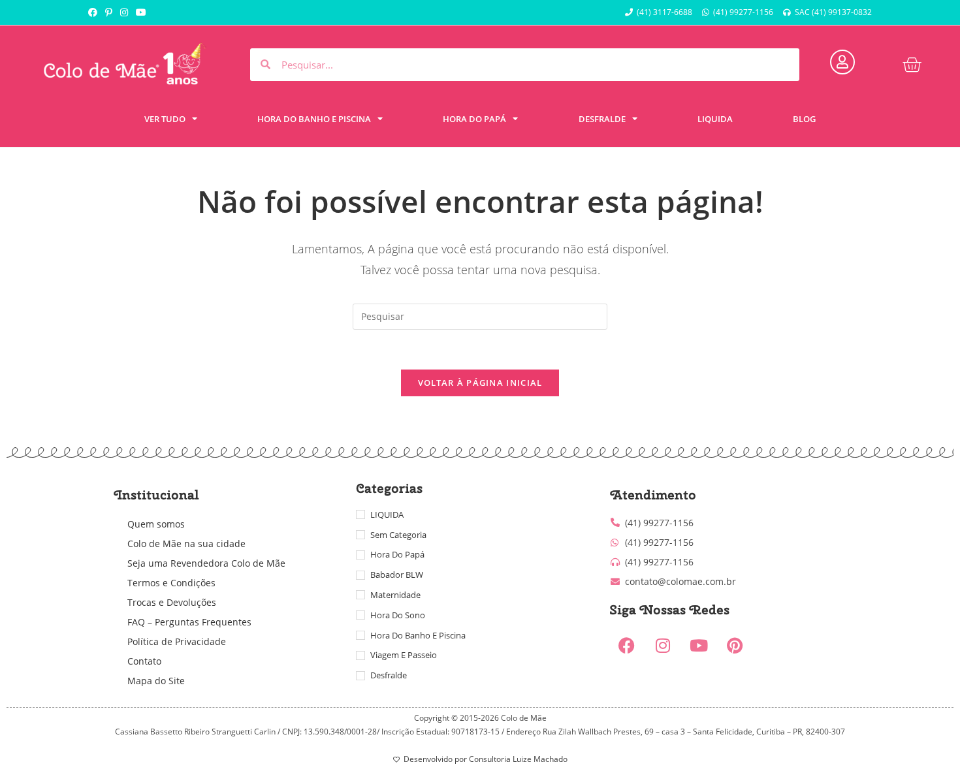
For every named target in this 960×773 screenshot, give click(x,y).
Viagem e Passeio (403, 655)
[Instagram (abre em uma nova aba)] (124, 12)
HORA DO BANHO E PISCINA (314, 119)
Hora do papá (397, 554)
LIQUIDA (715, 119)
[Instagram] (663, 645)
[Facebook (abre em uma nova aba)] (94, 12)
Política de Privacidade (176, 641)
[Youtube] (698, 645)
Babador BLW (396, 574)
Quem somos (156, 524)
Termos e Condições (171, 582)
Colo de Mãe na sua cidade (186, 543)
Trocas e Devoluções (171, 602)
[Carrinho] (912, 64)
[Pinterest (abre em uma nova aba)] (108, 12)
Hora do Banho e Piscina (418, 635)
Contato (144, 661)
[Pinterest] (734, 645)
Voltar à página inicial (480, 382)
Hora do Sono (397, 615)
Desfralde (388, 675)
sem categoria (398, 535)
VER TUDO (164, 119)
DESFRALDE (602, 119)
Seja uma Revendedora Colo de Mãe (206, 563)
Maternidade (395, 595)
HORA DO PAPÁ (474, 119)
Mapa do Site (156, 680)
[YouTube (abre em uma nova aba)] (141, 12)
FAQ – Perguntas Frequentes (189, 622)
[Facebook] (627, 645)
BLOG (804, 119)
